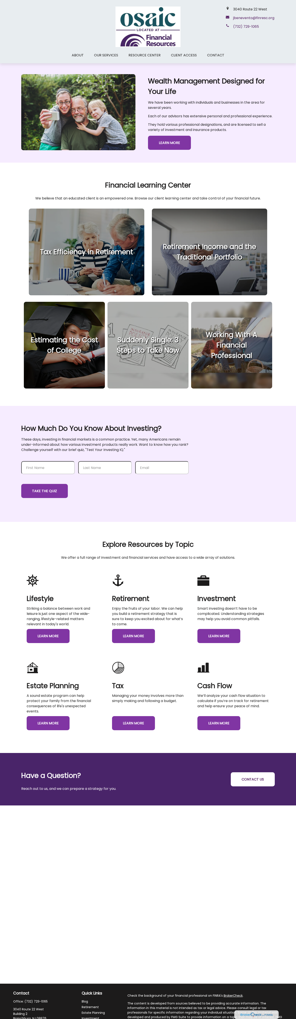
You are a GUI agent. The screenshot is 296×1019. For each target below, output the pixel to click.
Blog (85, 1001)
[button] (78, 55)
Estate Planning (93, 1013)
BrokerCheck (233, 995)
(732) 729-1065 (36, 1001)
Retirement (90, 1007)
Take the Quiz (44, 490)
